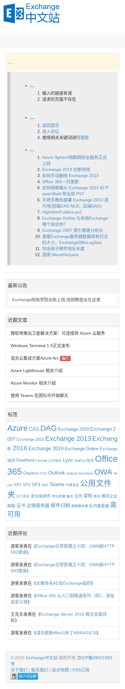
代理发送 (72, 485)
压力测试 (23, 496)
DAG (48, 428)
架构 (88, 495)
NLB (90, 460)
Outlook (56, 472)
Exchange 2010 (30, 439)
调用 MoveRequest (60, 254)
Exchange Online (82, 448)
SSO (44, 485)
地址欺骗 (58, 496)
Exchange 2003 (73, 429)
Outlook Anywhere (79, 473)
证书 (20, 505)
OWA (103, 472)
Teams (56, 484)
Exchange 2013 (68, 438)
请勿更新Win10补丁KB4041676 (66, 632)
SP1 (18, 484)
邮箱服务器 (79, 506)
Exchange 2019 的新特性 (66, 169)
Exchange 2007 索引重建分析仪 (72, 230)
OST (43, 473)
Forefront (25, 460)
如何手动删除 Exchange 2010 (70, 175)
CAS (34, 429)
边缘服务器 (38, 505)
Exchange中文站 (42, 657)
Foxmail (41, 460)
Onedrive (31, 473)
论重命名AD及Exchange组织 (63, 583)
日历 (78, 496)
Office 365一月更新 (60, 181)
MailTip (80, 460)
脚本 (97, 496)
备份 (69, 496)
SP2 (26, 484)
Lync (68, 460)
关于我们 (19, 669)
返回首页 (50, 125)
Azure (17, 428)
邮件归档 (60, 505)
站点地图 (60, 669)
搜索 (84, 137)
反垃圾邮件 (41, 496)
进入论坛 (50, 131)
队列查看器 (99, 505)
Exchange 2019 (46, 448)
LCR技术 (55, 460)
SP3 (36, 484)
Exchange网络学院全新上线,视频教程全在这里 (56, 299)
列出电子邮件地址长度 (63, 248)
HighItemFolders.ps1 (62, 212)
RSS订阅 (81, 669)
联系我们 (39, 669)
